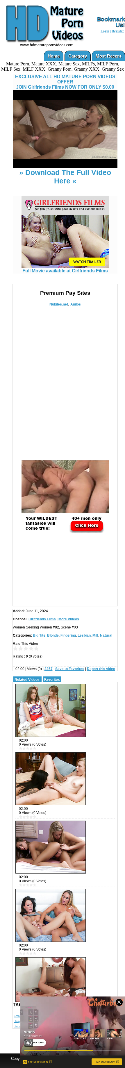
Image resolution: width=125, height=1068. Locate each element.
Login (105, 31)
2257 (48, 669)
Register (118, 31)
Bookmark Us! (111, 22)
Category (77, 55)
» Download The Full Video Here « (65, 176)
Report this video (101, 669)
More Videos (68, 619)
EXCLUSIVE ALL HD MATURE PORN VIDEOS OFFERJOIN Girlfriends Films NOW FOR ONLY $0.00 (65, 82)
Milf (95, 635)
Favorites (52, 680)
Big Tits (39, 635)
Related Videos (27, 680)
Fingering (68, 635)
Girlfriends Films (42, 619)
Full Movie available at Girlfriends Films (65, 270)
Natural (106, 635)
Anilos (75, 304)
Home (54, 55)
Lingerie (19, 1026)
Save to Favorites (69, 669)
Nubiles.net (58, 304)
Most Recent (108, 55)
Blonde (53, 635)
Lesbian (84, 635)
